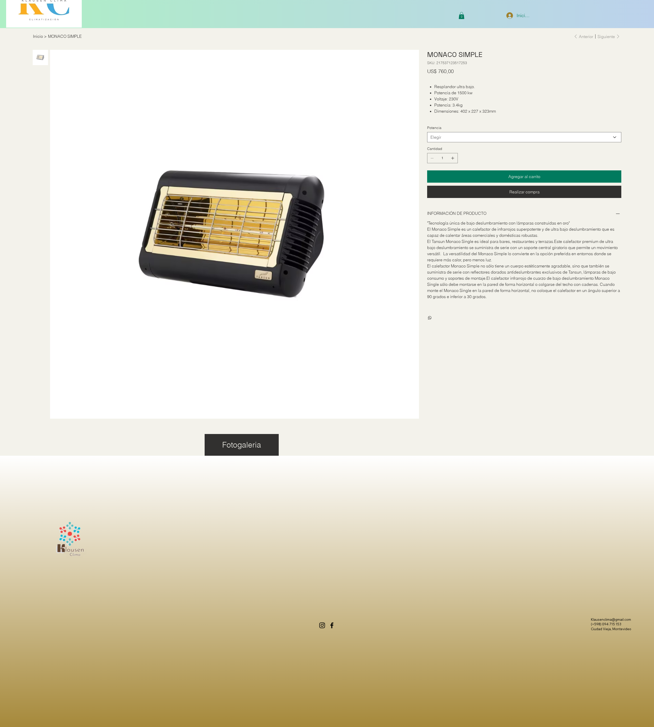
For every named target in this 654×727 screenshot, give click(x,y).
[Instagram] (322, 625)
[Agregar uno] (453, 158)
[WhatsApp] (429, 317)
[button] (461, 15)
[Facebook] (332, 625)
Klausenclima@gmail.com (611, 619)
